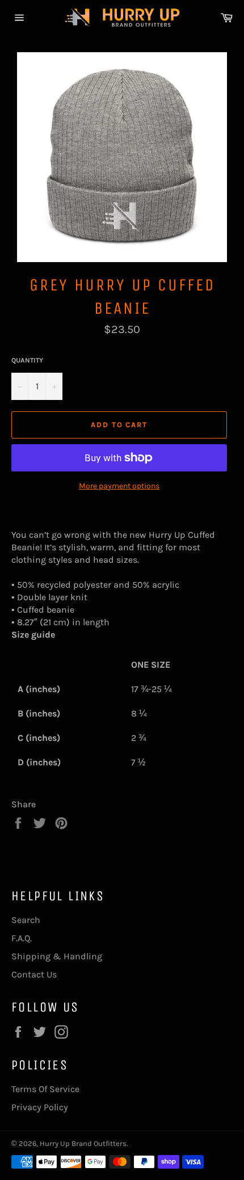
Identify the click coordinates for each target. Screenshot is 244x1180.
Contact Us (34, 974)
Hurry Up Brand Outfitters (83, 1143)
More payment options (119, 486)
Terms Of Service (45, 1089)
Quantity (27, 360)
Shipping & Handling (56, 956)
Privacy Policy (39, 1107)
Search (25, 919)
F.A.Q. (21, 938)
